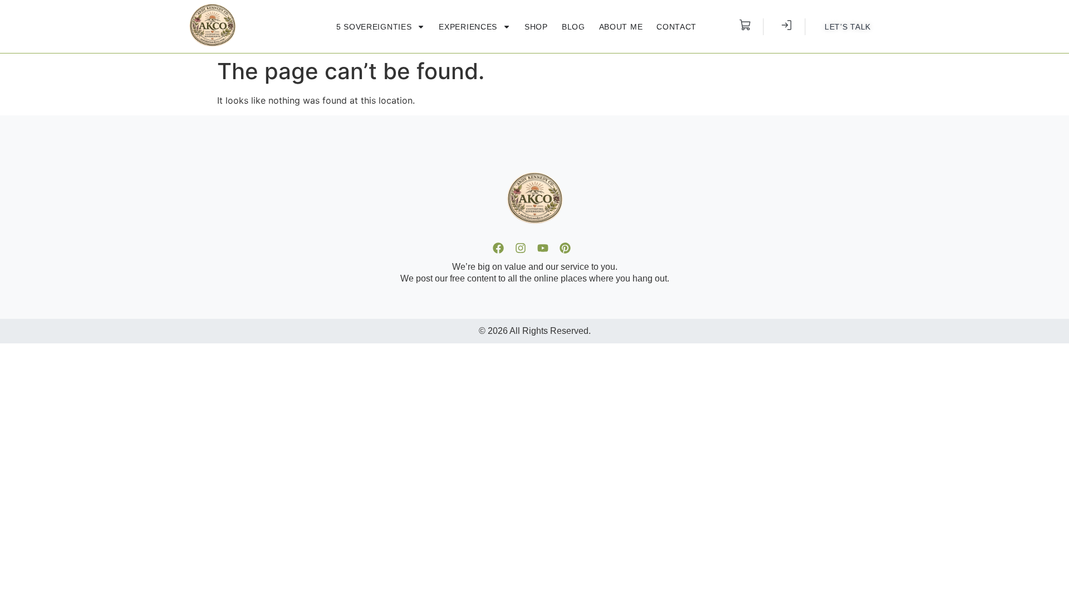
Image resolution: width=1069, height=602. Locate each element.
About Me (621, 26)
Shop (536, 26)
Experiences (468, 26)
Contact (676, 26)
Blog (573, 26)
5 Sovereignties (374, 26)
